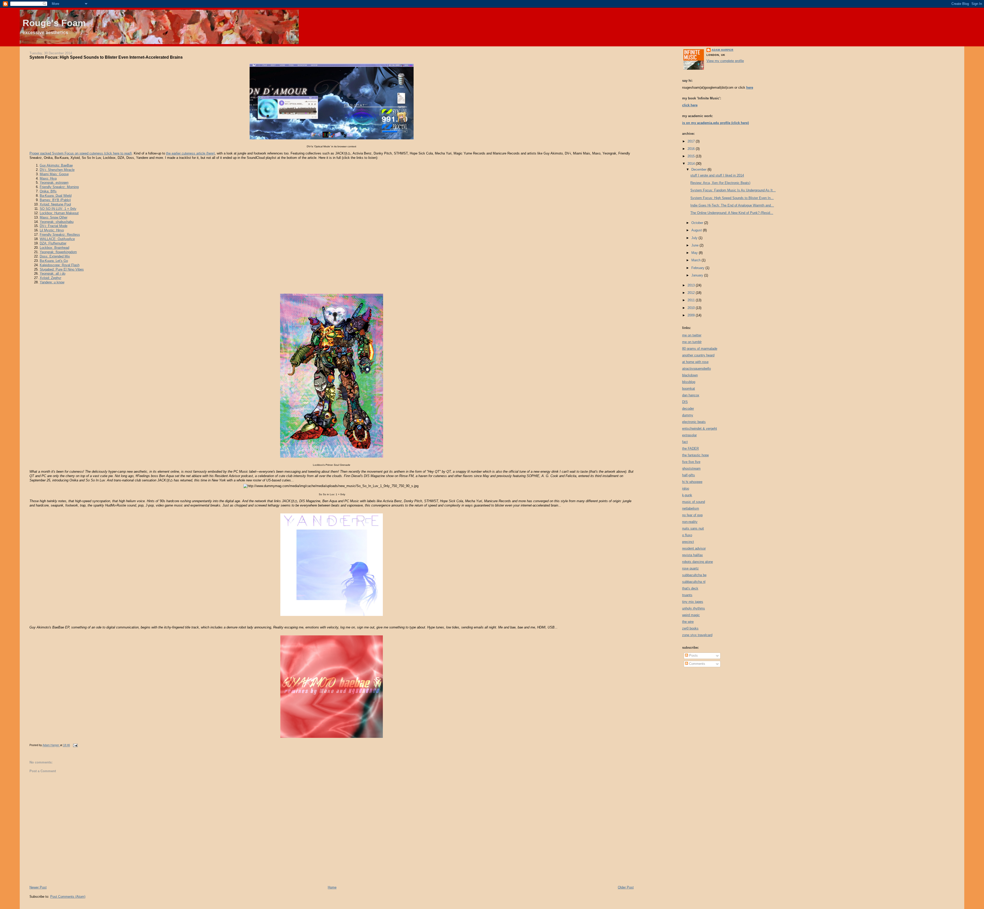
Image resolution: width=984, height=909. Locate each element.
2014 (692, 164)
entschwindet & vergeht (699, 428)
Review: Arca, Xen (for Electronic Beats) (720, 183)
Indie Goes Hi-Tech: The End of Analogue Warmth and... (732, 205)
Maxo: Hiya (48, 178)
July (695, 238)
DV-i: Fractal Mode (53, 226)
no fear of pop (692, 515)
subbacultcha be (694, 575)
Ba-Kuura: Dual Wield (55, 196)
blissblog (688, 382)
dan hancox (690, 395)
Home (332, 887)
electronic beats (694, 422)
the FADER (690, 448)
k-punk (687, 495)
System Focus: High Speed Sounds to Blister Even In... (732, 198)
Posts (693, 655)
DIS (685, 402)
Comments (696, 664)
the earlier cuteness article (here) (190, 153)
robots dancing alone (697, 562)
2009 (692, 315)
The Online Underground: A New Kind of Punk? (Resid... (731, 213)
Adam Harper (722, 49)
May (695, 253)
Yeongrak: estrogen (54, 182)
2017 (692, 141)
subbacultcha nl (693, 582)
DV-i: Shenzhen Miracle (57, 170)
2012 (692, 293)
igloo (685, 488)
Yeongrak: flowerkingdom (58, 252)
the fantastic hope (695, 455)
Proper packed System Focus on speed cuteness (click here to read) (80, 153)
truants (687, 595)
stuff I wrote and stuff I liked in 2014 (717, 175)
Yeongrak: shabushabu (57, 222)
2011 (692, 300)
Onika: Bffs (48, 191)
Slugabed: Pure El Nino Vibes (62, 269)
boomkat (688, 388)
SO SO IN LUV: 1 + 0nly (58, 209)
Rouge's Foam (54, 23)
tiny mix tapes (692, 602)
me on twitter (691, 335)
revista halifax (692, 555)
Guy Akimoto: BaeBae (56, 165)
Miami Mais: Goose (54, 174)
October (697, 223)
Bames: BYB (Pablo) (55, 200)
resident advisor (694, 548)
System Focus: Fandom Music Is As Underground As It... (733, 190)
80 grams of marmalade (699, 348)
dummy (687, 415)
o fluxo (687, 535)
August (697, 230)
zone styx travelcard (697, 635)
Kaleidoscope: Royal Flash (59, 265)
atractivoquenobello (696, 368)
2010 (692, 308)
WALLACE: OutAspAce (57, 239)
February (698, 268)
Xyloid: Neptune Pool (55, 204)
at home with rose (695, 362)
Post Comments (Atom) (67, 896)
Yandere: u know (52, 282)
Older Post (626, 887)
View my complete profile (725, 61)
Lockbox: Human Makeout (59, 213)
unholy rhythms (693, 608)
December (699, 169)
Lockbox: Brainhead (54, 248)
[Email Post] (75, 745)
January (697, 275)
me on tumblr (692, 342)
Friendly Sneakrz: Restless (60, 234)
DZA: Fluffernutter (53, 243)
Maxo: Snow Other (53, 217)
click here (690, 105)
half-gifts (688, 475)
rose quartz (690, 568)
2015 (692, 156)
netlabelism (690, 508)
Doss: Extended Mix (55, 256)
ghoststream (691, 468)
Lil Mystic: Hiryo (52, 230)
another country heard (698, 355)
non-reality (690, 522)
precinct (688, 542)
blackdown (690, 375)
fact (685, 442)
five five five (691, 462)
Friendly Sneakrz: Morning (59, 187)
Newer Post (38, 887)
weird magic (691, 615)
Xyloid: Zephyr (50, 278)
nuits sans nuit (693, 528)
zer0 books (690, 628)
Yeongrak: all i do (52, 273)
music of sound (693, 502)
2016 (692, 149)
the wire (688, 622)
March (696, 260)
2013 (692, 285)
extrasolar (689, 435)
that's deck (690, 588)
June (695, 245)
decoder (688, 408)
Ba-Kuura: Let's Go (54, 261)
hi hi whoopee (692, 482)
